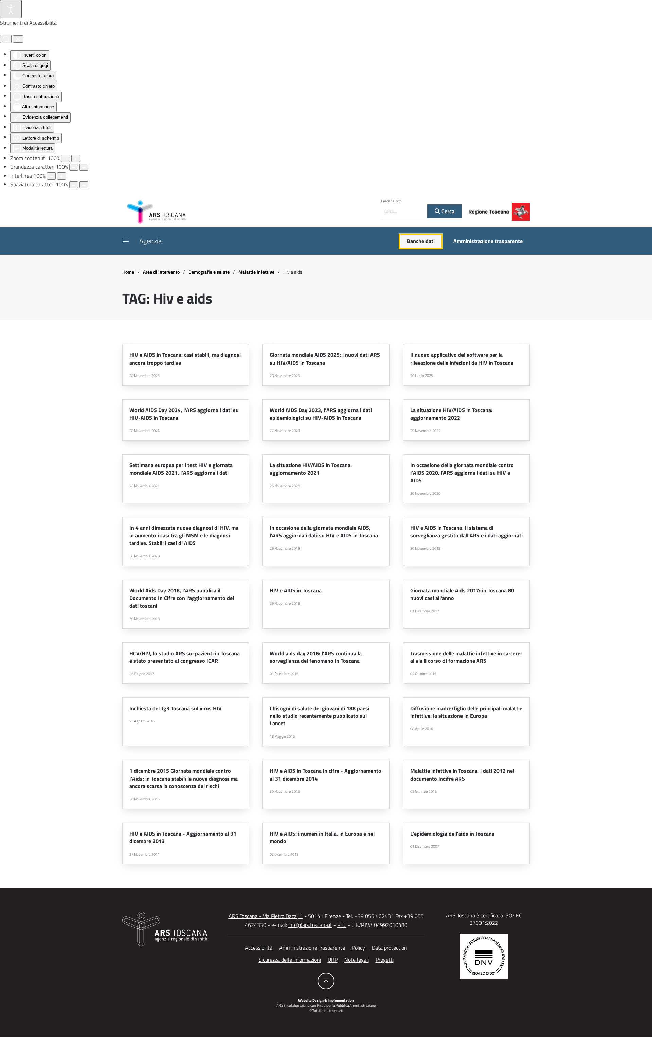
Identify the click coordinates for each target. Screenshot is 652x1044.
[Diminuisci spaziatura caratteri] (73, 184)
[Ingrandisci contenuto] (75, 158)
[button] (125, 241)
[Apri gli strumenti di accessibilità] (11, 9)
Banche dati (421, 241)
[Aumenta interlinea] (61, 176)
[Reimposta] (6, 39)
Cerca (447, 211)
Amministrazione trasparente (488, 241)
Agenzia (150, 241)
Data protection (389, 948)
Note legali (356, 960)
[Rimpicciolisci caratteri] (73, 167)
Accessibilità (258, 948)
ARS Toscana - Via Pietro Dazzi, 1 (266, 916)
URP (333, 960)
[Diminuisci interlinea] (51, 176)
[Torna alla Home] (156, 211)
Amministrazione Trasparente (312, 948)
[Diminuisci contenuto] (65, 158)
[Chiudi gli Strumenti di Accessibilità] (18, 39)
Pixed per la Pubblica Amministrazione (346, 1005)
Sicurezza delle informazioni (290, 960)
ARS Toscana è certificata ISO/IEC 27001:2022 (484, 919)
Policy (358, 948)
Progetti (385, 960)
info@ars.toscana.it (310, 925)
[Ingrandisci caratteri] (83, 167)
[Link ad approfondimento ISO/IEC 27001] (484, 956)
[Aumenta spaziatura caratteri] (83, 184)
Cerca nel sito (391, 201)
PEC (341, 925)
